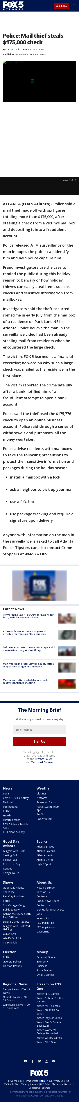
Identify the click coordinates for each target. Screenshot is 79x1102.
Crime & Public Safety (16, 798)
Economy (42, 961)
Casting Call (10, 855)
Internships (43, 918)
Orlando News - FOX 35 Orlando (15, 998)
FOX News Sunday (14, 832)
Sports (42, 841)
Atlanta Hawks (45, 855)
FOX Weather (44, 818)
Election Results (12, 966)
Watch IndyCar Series (49, 1018)
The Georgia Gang (14, 905)
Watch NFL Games (48, 993)
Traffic (40, 814)
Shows (8, 882)
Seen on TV (43, 892)
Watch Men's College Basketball (49, 1024)
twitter (39, 1061)
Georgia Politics (12, 961)
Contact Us (43, 905)
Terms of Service (42, 762)
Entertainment (11, 820)
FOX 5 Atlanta (30, 49)
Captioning (43, 931)
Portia (6, 900)
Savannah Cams (46, 802)
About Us (44, 882)
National (8, 802)
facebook (32, 1061)
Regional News (15, 984)
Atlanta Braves (45, 846)
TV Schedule (10, 942)
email (53, 1061)
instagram (46, 1061)
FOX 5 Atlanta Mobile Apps (15, 825)
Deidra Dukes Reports (16, 921)
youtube (25, 1061)
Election (9, 952)
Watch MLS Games (48, 1042)
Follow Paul (10, 859)
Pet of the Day (11, 864)
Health (7, 815)
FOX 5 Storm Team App (48, 808)
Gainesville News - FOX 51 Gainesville (16, 1006)
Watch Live (61, 6)
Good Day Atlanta (11, 843)
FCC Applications (46, 927)
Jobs (39, 914)
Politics (7, 811)
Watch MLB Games (48, 1006)
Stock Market (44, 970)
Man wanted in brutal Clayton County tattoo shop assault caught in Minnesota (28, 665)
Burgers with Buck (14, 851)
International (10, 806)
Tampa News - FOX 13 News (16, 991)
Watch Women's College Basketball (47, 1031)
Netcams (42, 798)
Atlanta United (45, 859)
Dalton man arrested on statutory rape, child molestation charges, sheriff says (29, 649)
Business (42, 966)
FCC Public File (45, 922)
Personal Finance (47, 957)
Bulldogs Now (11, 909)
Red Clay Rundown (14, 896)
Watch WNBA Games (49, 1037)
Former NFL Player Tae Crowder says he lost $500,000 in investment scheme (28, 616)
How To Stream (46, 887)
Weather (44, 788)
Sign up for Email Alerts (50, 909)
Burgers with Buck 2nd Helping (16, 927)
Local (6, 793)
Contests (42, 896)
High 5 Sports (45, 864)
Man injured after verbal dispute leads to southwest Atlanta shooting (27, 681)
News (41, 49)
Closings (41, 793)
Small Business (45, 974)
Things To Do (11, 873)
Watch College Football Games (50, 999)
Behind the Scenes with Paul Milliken (17, 915)
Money (42, 952)
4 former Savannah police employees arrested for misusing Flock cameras (24, 632)
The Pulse (9, 892)
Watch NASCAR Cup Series (48, 1011)
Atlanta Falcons (46, 851)
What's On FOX (12, 938)
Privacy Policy (43, 759)
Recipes (7, 868)
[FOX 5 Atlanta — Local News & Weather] (13, 5)
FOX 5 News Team (48, 900)
